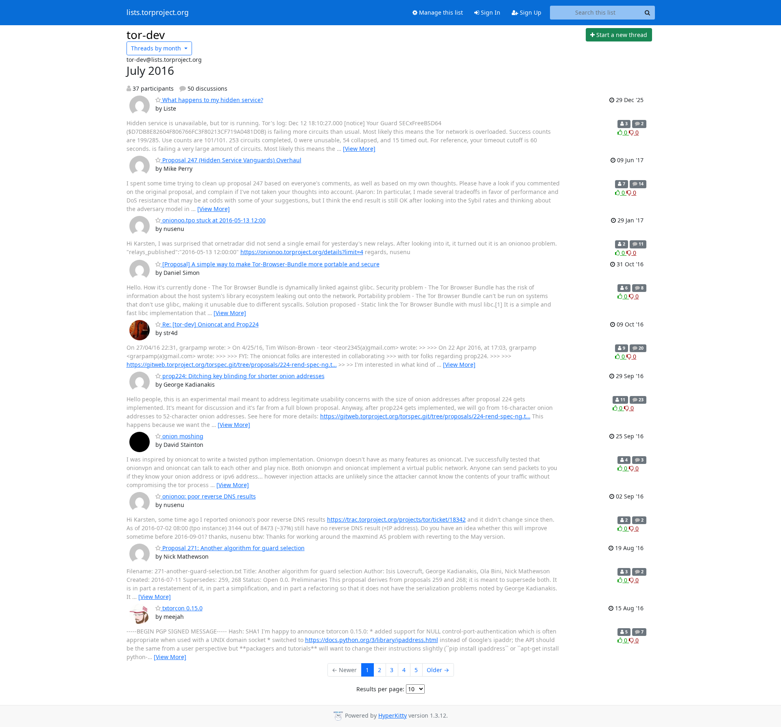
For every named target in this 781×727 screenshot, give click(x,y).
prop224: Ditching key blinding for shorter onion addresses (243, 376)
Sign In (489, 12)
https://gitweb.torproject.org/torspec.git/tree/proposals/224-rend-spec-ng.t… (232, 364)
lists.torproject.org (158, 12)
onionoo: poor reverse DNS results (208, 496)
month (157, 48)
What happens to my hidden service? (212, 100)
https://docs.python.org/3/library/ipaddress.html (371, 640)
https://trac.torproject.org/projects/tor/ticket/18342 (396, 519)
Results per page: (380, 689)
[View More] (359, 148)
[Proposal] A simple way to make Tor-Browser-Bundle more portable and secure (270, 264)
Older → (438, 670)
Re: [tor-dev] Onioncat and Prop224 (210, 324)
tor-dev (146, 34)
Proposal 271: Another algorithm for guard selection (233, 548)
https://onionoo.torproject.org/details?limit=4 (301, 252)
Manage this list (440, 12)
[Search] (647, 13)
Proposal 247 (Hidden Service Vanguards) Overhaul (231, 160)
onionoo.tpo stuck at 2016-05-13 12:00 (213, 220)
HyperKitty (392, 715)
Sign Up (529, 12)
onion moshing (182, 436)
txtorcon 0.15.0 (182, 608)
